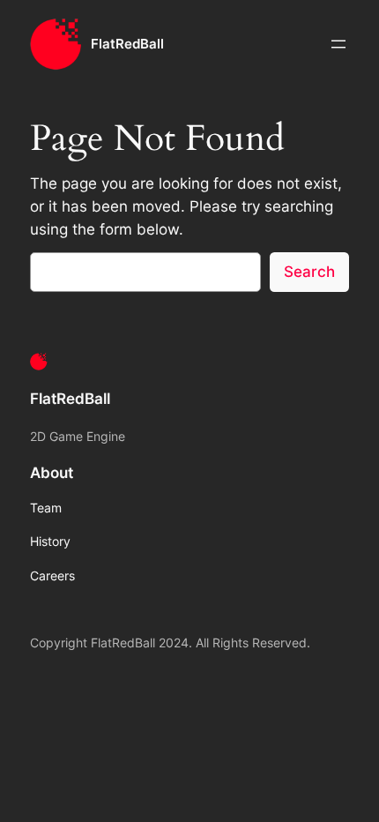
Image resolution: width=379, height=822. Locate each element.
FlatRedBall (127, 44)
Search (309, 271)
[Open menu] (338, 44)
